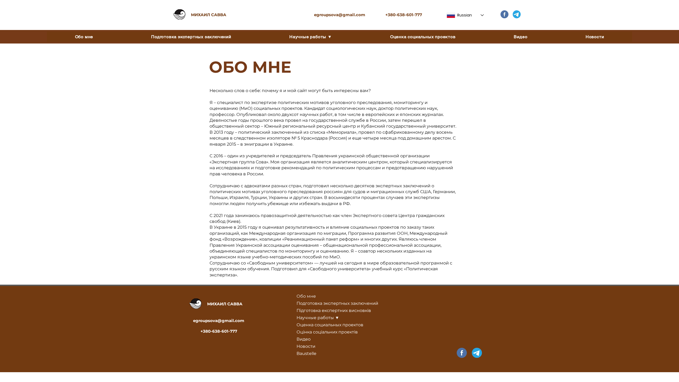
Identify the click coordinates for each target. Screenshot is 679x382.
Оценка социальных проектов (330, 324)
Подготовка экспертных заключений (337, 303)
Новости (306, 346)
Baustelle (306, 353)
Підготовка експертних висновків (334, 310)
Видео (304, 339)
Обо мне (306, 296)
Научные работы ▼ (318, 317)
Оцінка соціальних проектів (327, 332)
